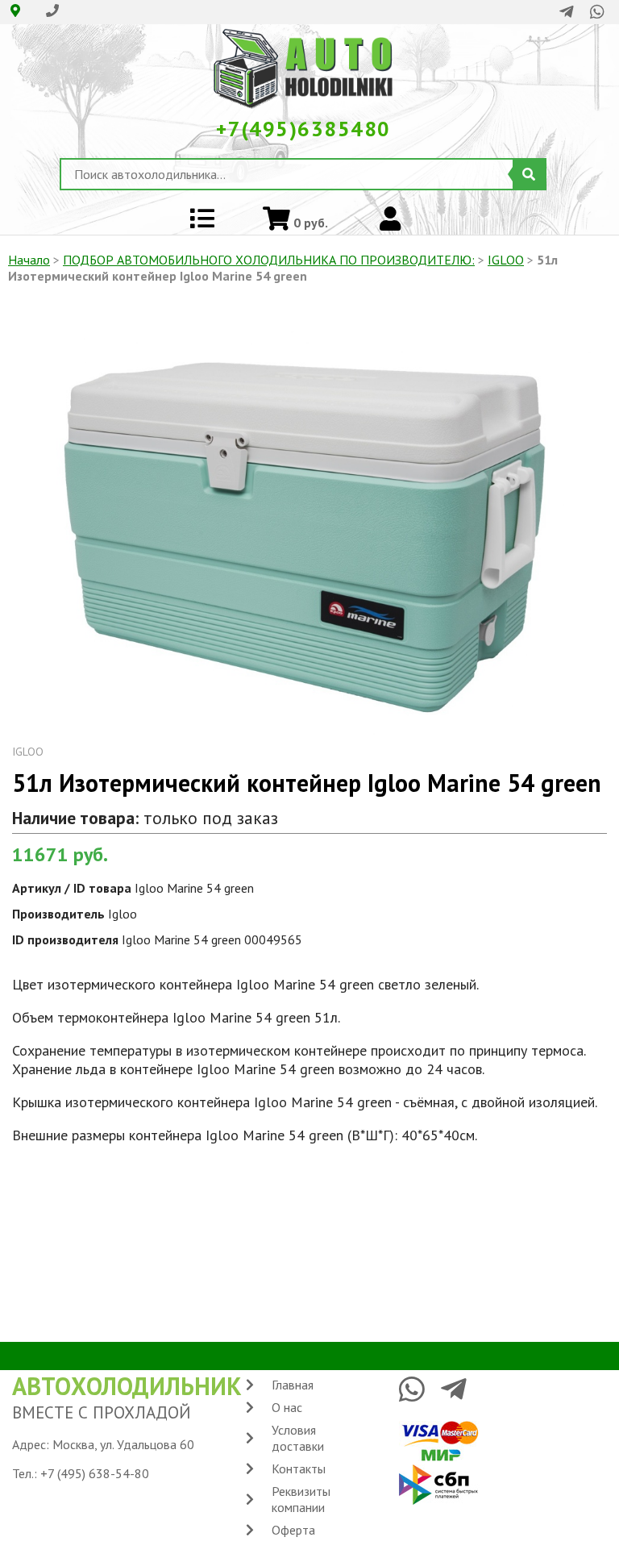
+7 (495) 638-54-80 (94, 1473)
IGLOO (506, 260)
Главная (293, 1385)
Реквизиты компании (301, 1499)
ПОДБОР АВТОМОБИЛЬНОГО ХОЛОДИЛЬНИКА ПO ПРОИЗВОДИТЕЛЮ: (269, 260)
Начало (29, 260)
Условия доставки (298, 1438)
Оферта (293, 1530)
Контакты (299, 1468)
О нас (287, 1407)
